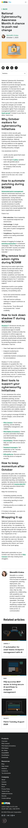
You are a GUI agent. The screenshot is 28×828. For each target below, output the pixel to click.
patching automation (9, 243)
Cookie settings (6, 798)
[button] (14, 73)
